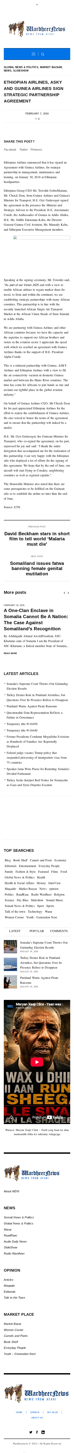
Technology (35, 911)
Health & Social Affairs (19, 883)
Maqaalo (9, 1285)
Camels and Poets (41, 860)
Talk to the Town (14, 1297)
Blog (8, 860)
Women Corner (14, 917)
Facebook (10, 149)
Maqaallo (10, 889)
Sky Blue (22, 900)
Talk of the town (15, 911)
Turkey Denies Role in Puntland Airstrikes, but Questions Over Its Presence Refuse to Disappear (41, 962)
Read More (11, 653)
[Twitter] (30, 1432)
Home (19, 1412)
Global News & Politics (21, 67)
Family (9, 871)
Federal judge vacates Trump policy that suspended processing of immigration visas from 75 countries (37, 757)
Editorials (11, 866)
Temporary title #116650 (22, 724)
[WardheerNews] (37, 29)
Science (9, 900)
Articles (8, 1279)
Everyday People (49, 866)
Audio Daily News (15, 1241)
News (7, 70)
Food (64, 871)
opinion (53, 889)
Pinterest (36, 149)
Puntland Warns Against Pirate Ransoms (32, 706)
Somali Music (54, 900)
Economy (60, 860)
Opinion (34, 1412)
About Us (37, 1417)
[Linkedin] (43, 1432)
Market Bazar (12, 1323)
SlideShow (10, 1247)
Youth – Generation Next (20, 1353)
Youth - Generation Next (41, 917)
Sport (40, 906)
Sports (50, 906)
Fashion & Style (26, 871)
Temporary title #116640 (22, 730)
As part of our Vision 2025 (22, 285)
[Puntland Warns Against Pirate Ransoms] (10, 981)
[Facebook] (37, 1432)
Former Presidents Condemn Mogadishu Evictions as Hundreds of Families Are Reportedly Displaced (38, 741)
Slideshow (20, 70)
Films (54, 871)
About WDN (11, 1191)
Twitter (23, 149)
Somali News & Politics (20, 906)
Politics (9, 894)
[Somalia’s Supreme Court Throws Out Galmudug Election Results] (10, 946)
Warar (48, 911)
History (41, 883)
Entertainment (27, 866)
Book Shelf (20, 860)
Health (41, 877)
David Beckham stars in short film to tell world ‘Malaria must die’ (37, 539)
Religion (59, 894)
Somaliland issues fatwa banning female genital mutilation (37, 568)
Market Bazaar (51, 67)
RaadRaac (22, 894)
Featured (43, 871)
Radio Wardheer (41, 894)
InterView (54, 883)
